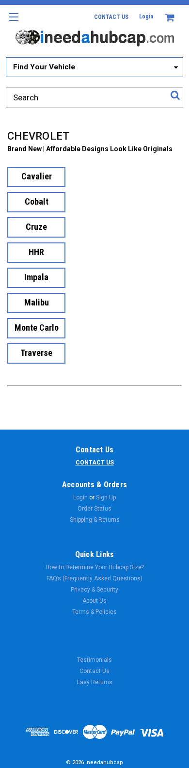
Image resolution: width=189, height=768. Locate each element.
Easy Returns (94, 682)
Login (146, 16)
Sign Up (106, 497)
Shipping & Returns (95, 519)
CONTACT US (111, 17)
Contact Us (94, 671)
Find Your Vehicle (44, 67)
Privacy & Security (94, 589)
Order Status (94, 508)
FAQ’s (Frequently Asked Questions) (94, 578)
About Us (94, 600)
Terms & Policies (94, 611)
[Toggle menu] (13, 23)
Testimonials (94, 659)
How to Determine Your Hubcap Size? (95, 567)
